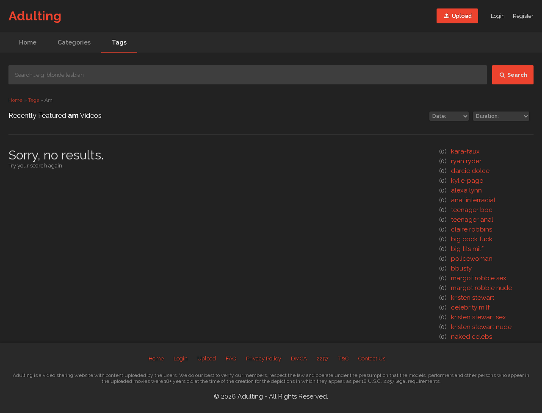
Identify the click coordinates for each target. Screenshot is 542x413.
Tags (119, 42)
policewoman (465, 258)
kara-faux (459, 151)
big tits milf (461, 249)
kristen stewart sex (472, 317)
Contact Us (371, 358)
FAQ (231, 358)
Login (498, 16)
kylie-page (461, 180)
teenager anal (466, 219)
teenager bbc (465, 210)
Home (27, 42)
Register (523, 16)
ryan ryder (460, 161)
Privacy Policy (263, 358)
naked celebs (465, 336)
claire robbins (465, 229)
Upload (461, 16)
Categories (74, 42)
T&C (343, 358)
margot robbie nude (475, 288)
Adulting (34, 15)
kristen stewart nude (475, 327)
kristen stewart (466, 297)
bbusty (455, 268)
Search (516, 75)
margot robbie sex (472, 278)
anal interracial (467, 200)
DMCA (299, 358)
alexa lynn (460, 190)
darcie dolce (464, 171)
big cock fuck (465, 239)
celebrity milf (464, 307)
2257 (323, 358)
